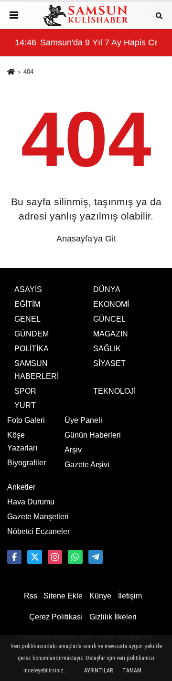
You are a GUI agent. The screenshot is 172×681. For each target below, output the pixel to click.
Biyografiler (26, 463)
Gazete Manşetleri (38, 517)
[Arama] (159, 15)
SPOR (25, 391)
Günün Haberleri (92, 435)
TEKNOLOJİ (114, 391)
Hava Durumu (30, 502)
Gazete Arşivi (86, 465)
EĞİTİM (27, 304)
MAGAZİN (110, 334)
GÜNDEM (31, 334)
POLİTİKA (31, 349)
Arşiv (73, 450)
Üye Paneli (83, 420)
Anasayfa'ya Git (86, 238)
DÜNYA (106, 289)
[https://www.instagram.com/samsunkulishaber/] (55, 557)
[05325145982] (75, 557)
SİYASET (109, 363)
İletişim (130, 596)
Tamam (131, 670)
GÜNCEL (109, 319)
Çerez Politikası (56, 617)
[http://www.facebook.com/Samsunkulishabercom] (14, 557)
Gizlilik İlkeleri (113, 617)
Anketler (21, 487)
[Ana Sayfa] (11, 72)
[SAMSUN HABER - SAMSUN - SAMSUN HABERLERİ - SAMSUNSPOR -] (86, 15)
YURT (25, 405)
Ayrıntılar (98, 670)
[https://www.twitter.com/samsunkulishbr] (34, 557)
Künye (100, 596)
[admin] (95, 557)
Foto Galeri (26, 420)
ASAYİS (28, 289)
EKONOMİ (111, 304)
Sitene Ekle (63, 596)
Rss (30, 596)
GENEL (27, 319)
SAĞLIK (107, 349)
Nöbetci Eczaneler (38, 531)
